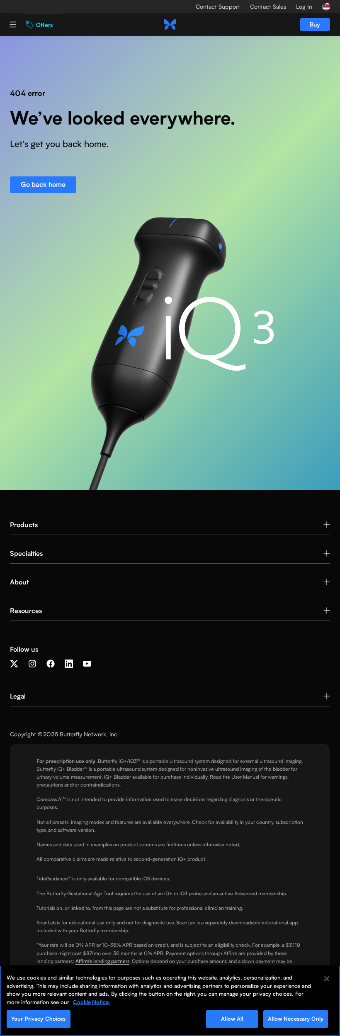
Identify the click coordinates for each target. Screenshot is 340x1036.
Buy (315, 24)
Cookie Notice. (91, 1002)
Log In (304, 7)
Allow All (232, 1018)
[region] (170, 1000)
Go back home (43, 184)
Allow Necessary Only (295, 1018)
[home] (170, 24)
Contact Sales (268, 7)
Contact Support (218, 7)
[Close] (327, 979)
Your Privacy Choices (38, 1018)
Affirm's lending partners (102, 961)
